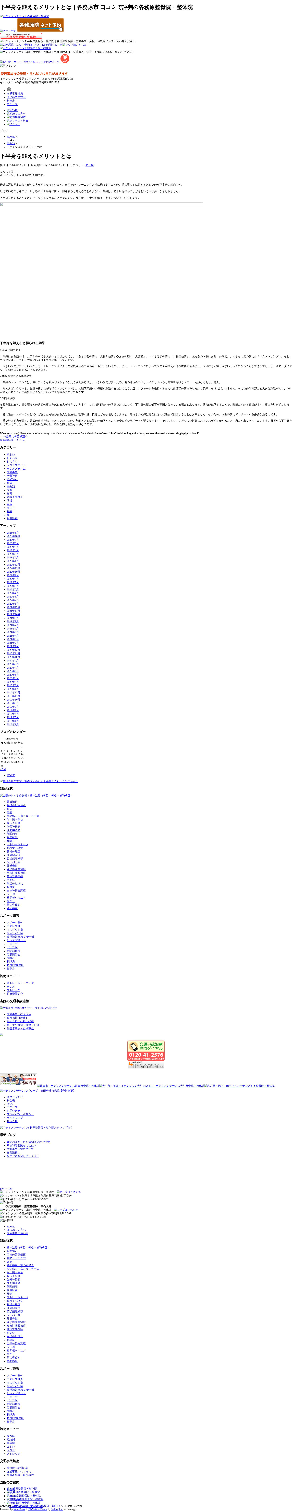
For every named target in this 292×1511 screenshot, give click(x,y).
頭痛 (9, 812)
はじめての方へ (16, 97)
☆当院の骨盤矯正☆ (14, 436)
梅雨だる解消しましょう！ (23, 1156)
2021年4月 (13, 635)
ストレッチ (13, 990)
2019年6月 (13, 713)
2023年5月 (13, 546)
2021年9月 (13, 617)
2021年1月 (13, 646)
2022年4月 (13, 593)
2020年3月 (13, 681)
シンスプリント (16, 940)
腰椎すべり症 (15, 848)
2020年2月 (13, 685)
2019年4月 (13, 720)
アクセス (12, 104)
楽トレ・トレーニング (20, 983)
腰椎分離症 (13, 851)
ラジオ (11, 986)
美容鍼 (11, 1443)
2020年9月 (13, 660)
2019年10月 (13, 699)
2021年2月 (13, 642)
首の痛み (12, 908)
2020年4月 (13, 678)
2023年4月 (13, 550)
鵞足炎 (11, 968)
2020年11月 (13, 653)
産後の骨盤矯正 (16, 805)
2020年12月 (13, 649)
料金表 (11, 100)
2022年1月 (13, 603)
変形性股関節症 (16, 869)
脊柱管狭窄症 (15, 876)
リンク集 (12, 1121)
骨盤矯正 (12, 518)
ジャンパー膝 (15, 933)
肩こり (11, 507)
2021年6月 (13, 628)
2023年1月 (13, 561)
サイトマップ (15, 1117)
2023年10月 (13, 536)
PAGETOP (6, 1188)
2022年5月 (13, 589)
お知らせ (12, 458)
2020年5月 (13, 674)
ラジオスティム (16, 465)
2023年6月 (13, 543)
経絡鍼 (11, 1439)
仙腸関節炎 (13, 855)
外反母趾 (12, 865)
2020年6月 (13, 671)
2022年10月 (13, 571)
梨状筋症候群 (15, 858)
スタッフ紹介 (15, 1097)
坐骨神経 (12, 475)
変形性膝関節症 (16, 872)
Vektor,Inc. (57, 1509)
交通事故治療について (20, 1149)
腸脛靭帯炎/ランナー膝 (20, 936)
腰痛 (9, 511)
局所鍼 (11, 1436)
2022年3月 (13, 596)
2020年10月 (13, 657)
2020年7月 (13, 667)
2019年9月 (13, 703)
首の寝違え (13, 904)
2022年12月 (13, 564)
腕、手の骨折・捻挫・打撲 (23, 1024)
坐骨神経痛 (13, 826)
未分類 (90, 165)
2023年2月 (13, 557)
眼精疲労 (12, 837)
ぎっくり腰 (13, 823)
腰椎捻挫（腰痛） (17, 1017)
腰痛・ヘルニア (16, 1258)
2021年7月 (13, 625)
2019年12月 (13, 692)
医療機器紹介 (15, 993)
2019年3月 (13, 724)
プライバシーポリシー (20, 1114)
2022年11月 (13, 568)
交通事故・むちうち (19, 1014)
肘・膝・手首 (15, 819)
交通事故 (12, 472)
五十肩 (11, 894)
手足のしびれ (15, 883)
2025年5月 (13, 532)
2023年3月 (13, 553)
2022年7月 (13, 582)
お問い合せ (13, 1110)
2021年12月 (13, 607)
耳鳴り (11, 840)
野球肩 (11, 961)
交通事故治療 (15, 93)
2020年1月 (13, 688)
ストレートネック (17, 844)
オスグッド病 (15, 929)
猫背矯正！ (13, 1152)
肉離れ (11, 958)
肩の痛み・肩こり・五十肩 (23, 816)
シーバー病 (13, 862)
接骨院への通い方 (17, 1468)
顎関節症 (12, 833)
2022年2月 (13, 600)
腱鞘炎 (11, 887)
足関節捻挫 (13, 951)
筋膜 (9, 500)
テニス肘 (12, 943)
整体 (9, 482)
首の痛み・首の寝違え (20, 1265)
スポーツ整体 (15, 922)
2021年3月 (13, 639)
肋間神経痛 (13, 830)
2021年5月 (13, 632)
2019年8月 (13, 706)
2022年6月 (13, 585)
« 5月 (3, 769)
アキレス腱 (13, 926)
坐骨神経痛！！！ (12, 440)
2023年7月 (13, 539)
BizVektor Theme (37, 1509)
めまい (11, 879)
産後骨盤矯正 (15, 497)
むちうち (12, 461)
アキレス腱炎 (15, 1379)
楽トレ (11, 1446)
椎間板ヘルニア (16, 897)
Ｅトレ (11, 454)
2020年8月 (13, 664)
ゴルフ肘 (12, 947)
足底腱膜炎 (13, 954)
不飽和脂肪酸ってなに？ (21, 1145)
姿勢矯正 (12, 479)
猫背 (9, 493)
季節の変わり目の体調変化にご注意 (28, 1142)
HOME (11, 775)
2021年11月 (13, 610)
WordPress (19, 1509)
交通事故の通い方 (17, 1233)
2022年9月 (13, 575)
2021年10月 (13, 614)
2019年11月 (13, 696)
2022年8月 (13, 578)
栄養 (9, 490)
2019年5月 (13, 717)
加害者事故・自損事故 (20, 1028)
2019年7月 (13, 710)
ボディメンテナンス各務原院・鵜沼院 (37, 1505)
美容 (9, 504)
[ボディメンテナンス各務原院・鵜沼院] (24, 16)
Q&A (10, 1103)
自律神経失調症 (16, 890)
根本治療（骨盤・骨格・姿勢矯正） (28, 1247)
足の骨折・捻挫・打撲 (20, 1021)
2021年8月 (13, 621)
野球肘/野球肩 (15, 965)
